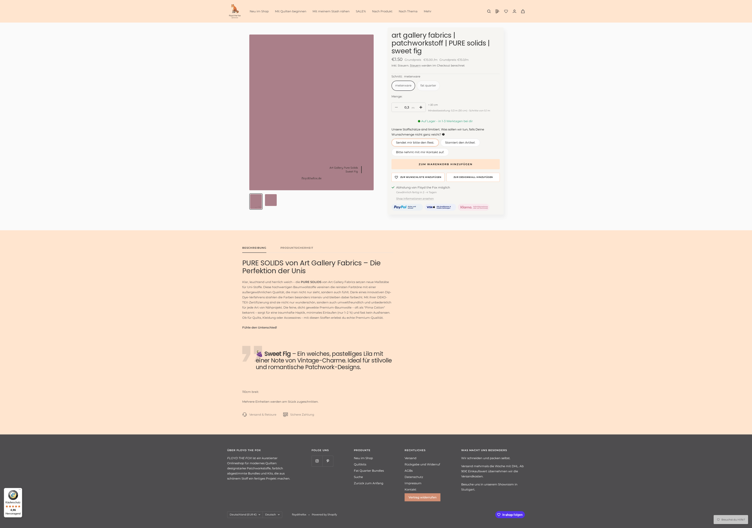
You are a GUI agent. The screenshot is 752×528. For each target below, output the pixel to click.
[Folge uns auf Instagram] (317, 461)
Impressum (413, 483)
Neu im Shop (259, 11)
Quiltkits (360, 464)
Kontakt (410, 489)
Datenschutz (414, 477)
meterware (403, 85)
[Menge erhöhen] (421, 107)
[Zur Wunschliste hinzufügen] (418, 177)
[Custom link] (497, 11)
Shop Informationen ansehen (415, 198)
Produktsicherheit (296, 247)
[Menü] (19, 490)
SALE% (361, 11)
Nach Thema (408, 11)
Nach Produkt (382, 11)
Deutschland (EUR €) (243, 514)
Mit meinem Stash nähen (331, 11)
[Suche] (489, 11)
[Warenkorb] (523, 11)
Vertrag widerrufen (423, 497)
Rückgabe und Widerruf (422, 464)
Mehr (427, 11)
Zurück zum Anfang (368, 483)
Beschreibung (254, 247)
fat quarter (428, 85)
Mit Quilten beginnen (290, 11)
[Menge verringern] (396, 107)
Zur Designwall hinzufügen (473, 177)
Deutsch (270, 514)
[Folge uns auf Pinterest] (327, 461)
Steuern (415, 65)
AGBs (409, 470)
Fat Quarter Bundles (369, 470)
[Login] (514, 11)
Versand (410, 458)
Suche (358, 477)
